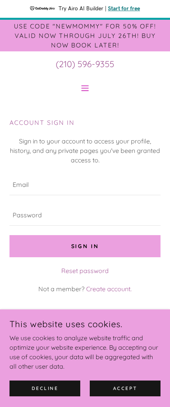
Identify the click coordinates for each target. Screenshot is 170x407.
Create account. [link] (109, 289)
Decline (45, 388)
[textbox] (85, 184)
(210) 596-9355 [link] (85, 64)
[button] (85, 88)
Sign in (85, 246)
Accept (125, 388)
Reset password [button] (85, 271)
